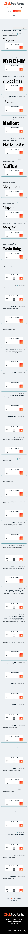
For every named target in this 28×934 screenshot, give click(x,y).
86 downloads (21, 588)
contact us (14, 923)
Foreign (22, 591)
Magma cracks (6, 308)
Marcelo (5, 685)
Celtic (18, 591)
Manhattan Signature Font (10, 568)
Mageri (4, 223)
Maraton (5, 664)
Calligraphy (13, 33)
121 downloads (21, 181)
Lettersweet (19, 547)
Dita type (11, 97)
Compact (22, 619)
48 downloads (21, 328)
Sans (15, 76)
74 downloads (21, 393)
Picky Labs (21, 568)
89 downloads (21, 683)
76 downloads (21, 768)
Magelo (5, 203)
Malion (4, 481)
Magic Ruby (6, 244)
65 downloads (22, 285)
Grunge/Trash (12, 591)
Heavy (12, 590)
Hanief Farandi (14, 727)
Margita (5, 791)
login (9, 11)
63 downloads (22, 96)
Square (22, 618)
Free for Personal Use (14, 44)
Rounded (11, 618)
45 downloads (22, 76)
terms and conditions (14, 921)
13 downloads (22, 545)
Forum (14, 919)
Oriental (17, 619)
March (4, 706)
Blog (7, 919)
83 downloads (21, 372)
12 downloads (22, 202)
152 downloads (21, 790)
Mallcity (5, 502)
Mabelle (5, 35)
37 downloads (21, 725)
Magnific (5, 329)
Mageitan (5, 182)
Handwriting (13, 96)
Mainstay (5, 397)
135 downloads (21, 416)
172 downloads (21, 704)
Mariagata (5, 813)
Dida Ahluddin (18, 352)
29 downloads (21, 138)
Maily (4, 373)
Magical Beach (6, 266)
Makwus (5, 460)
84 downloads (21, 876)
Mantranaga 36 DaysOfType (10, 621)
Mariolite (5, 878)
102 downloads (21, 264)
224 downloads (21, 55)
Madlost (5, 119)
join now (17, 11)
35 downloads (22, 459)
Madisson (5, 97)
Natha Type (12, 119)
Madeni (5, 76)
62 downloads (22, 855)
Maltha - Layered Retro (9, 547)
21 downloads (22, 349)
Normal (22, 616)
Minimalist (13, 501)
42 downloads (21, 243)
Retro (15, 117)
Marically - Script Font (8, 836)
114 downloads (21, 160)
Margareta (5, 749)
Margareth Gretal (7, 770)
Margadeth (5, 727)
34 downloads (21, 223)
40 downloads (21, 501)
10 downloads (22, 437)
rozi (9, 76)
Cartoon (14, 138)
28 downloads (21, 566)
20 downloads (21, 811)
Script (14, 349)
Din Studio (12, 182)
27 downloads (21, 522)
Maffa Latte (6, 140)
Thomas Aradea (13, 35)
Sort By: (24, 25)
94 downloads (21, 662)
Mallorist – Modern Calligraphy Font (12, 524)
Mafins (4, 161)
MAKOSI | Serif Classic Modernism (11, 439)
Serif (14, 160)
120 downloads (21, 614)
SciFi (18, 616)
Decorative (10, 416)
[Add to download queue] (6, 47)
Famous (22, 590)
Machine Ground (7, 57)
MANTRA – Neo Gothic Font (11, 593)
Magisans (5, 287)
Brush (14, 55)
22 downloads (22, 747)
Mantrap (5, 642)
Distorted (17, 590)
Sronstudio (11, 502)
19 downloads (22, 33)
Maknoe (5, 418)
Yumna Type (14, 140)
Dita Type (15, 57)
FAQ (20, 919)
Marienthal (5, 857)
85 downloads (21, 480)
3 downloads (22, 117)
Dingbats (13, 243)
